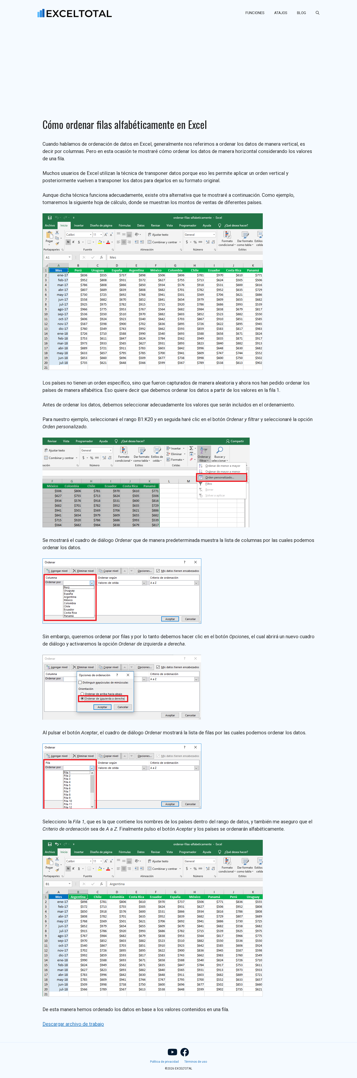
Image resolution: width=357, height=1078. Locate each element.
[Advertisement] (178, 62)
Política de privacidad (164, 1061)
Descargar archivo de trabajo (73, 1024)
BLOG (301, 13)
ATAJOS (280, 13)
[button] (317, 13)
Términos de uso (195, 1061)
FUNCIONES (255, 13)
